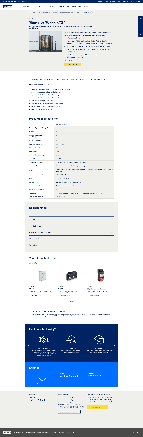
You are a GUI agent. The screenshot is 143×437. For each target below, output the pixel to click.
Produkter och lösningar (44, 7)
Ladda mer (71, 301)
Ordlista (69, 432)
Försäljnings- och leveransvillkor (43, 432)
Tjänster (87, 7)
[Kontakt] (140, 28)
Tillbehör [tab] (33, 263)
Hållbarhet (100, 1)
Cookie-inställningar (61, 432)
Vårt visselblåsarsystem (29, 432)
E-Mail (73, 316)
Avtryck (73, 432)
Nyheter (106, 1)
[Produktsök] (140, 18)
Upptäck (26, 7)
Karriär (118, 1)
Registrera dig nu (97, 407)
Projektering (64, 7)
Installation (76, 7)
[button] (125, 1)
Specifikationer (49, 80)
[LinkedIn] (136, 1)
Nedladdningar (63, 80)
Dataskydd (53, 432)
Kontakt (32, 394)
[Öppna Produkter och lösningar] (55, 6)
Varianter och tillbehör (80, 80)
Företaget (112, 1)
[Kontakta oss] (140, 23)
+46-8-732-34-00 (68, 375)
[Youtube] (139, 1)
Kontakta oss (72, 65)
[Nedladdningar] (140, 34)
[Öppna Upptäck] (30, 6)
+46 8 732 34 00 (37, 400)
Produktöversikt (35, 80)
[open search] (139, 6)
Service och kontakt (98, 80)
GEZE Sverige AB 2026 (18, 432)
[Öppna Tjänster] (92, 6)
